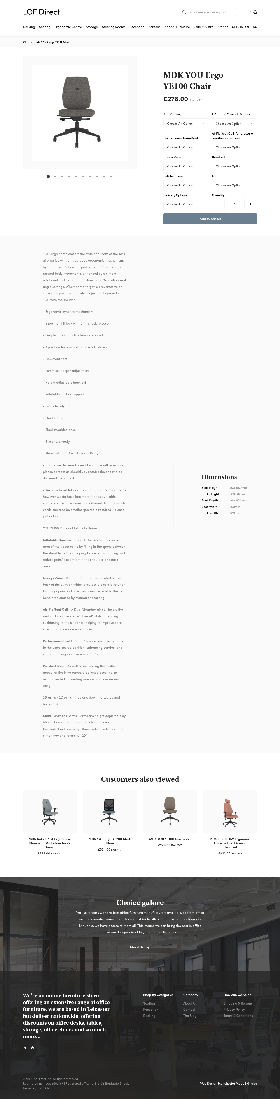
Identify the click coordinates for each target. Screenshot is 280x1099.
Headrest (218, 157)
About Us (190, 1003)
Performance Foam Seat (180, 138)
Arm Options (172, 114)
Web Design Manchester (218, 1083)
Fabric (216, 176)
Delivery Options (175, 195)
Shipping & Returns (238, 1003)
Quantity (218, 195)
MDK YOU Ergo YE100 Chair (53, 42)
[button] (48, 176)
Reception (150, 1009)
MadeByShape (246, 1083)
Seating (149, 1003)
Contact (189, 1009)
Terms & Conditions (238, 1015)
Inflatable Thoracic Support (232, 114)
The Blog (189, 1015)
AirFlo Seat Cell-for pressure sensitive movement (232, 135)
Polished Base (173, 176)
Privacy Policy (234, 1009)
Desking (149, 1015)
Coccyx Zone (172, 157)
